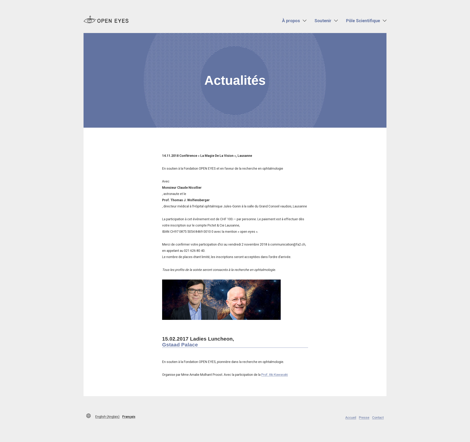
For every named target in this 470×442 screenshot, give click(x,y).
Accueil (350, 417)
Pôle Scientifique (363, 20)
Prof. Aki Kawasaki (274, 375)
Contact (378, 417)
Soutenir (322, 20)
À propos (291, 20)
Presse (364, 417)
